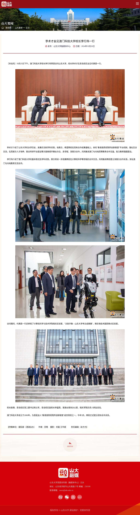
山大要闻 (18, 28)
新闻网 (8, 28)
